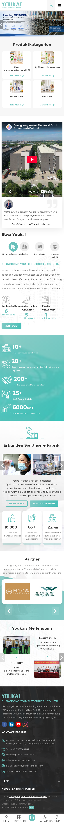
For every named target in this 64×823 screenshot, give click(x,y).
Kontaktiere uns (44, 503)
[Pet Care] (47, 86)
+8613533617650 (26, 754)
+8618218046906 (26, 760)
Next (61, 465)
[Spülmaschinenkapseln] (47, 57)
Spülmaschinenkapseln (47, 67)
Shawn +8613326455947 (25, 771)
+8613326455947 (21, 749)
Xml (39, 800)
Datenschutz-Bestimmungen (16, 804)
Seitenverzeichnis (25, 800)
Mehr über (11, 326)
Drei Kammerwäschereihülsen (17, 69)
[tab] (13, 249)
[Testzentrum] (47, 464)
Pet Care (47, 96)
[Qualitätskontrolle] (17, 464)
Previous (2, 465)
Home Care (16, 96)
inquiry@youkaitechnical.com (28, 766)
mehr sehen (16, 503)
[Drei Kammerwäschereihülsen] (16, 57)
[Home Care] (16, 86)
